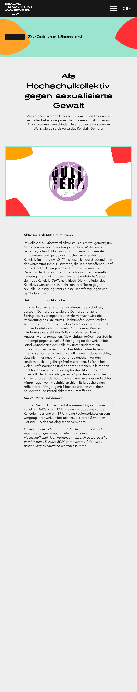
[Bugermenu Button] (113, 8)
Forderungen (50, 268)
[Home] (19, 8)
